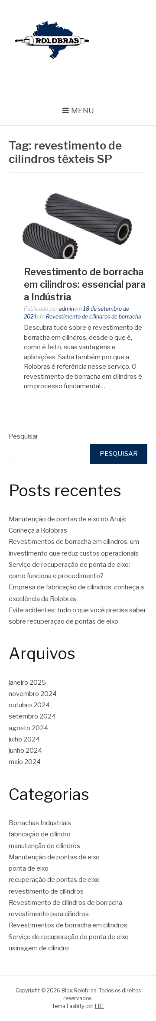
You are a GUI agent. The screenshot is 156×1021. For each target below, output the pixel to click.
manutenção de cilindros (44, 846)
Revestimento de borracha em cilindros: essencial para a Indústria (85, 284)
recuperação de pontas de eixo (54, 880)
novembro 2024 (33, 694)
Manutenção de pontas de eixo (54, 857)
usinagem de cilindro (39, 948)
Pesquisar (23, 436)
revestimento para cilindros (49, 914)
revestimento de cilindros (46, 891)
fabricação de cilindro (40, 834)
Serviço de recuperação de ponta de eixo (69, 937)
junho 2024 (25, 750)
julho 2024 (24, 739)
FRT (99, 1006)
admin (66, 309)
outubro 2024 (29, 705)
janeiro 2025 (27, 682)
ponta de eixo (29, 868)
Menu (82, 110)
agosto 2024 (28, 728)
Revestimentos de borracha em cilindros (68, 925)
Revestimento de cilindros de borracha (93, 316)
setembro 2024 (32, 716)
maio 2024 (25, 762)
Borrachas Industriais (40, 823)
